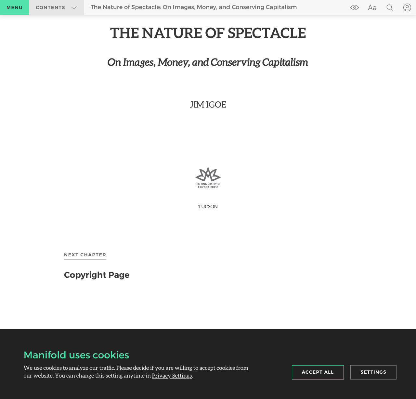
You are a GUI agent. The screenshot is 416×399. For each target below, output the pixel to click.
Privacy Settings (172, 375)
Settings (373, 372)
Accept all (318, 372)
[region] (208, 117)
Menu (14, 7)
